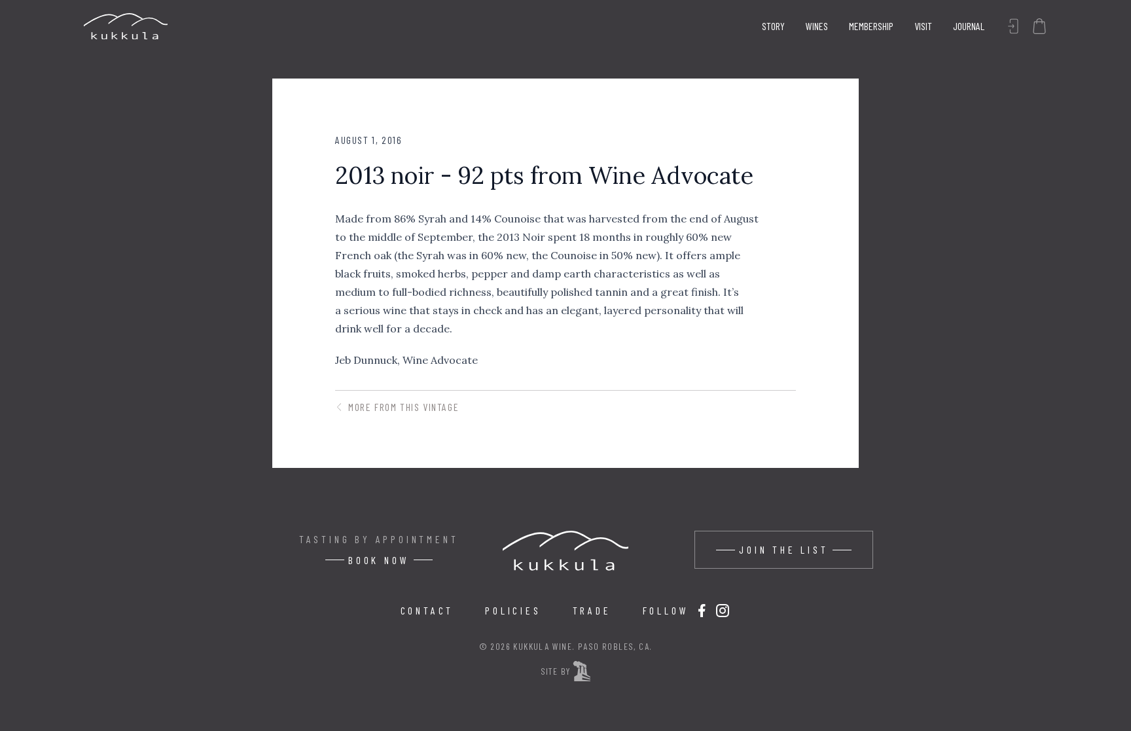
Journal (968, 26)
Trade (592, 610)
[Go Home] (126, 26)
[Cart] (1039, 26)
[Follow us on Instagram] (722, 610)
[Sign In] (1013, 26)
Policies (513, 610)
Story (773, 26)
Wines (817, 26)
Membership (871, 26)
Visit (923, 26)
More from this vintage (403, 407)
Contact (427, 610)
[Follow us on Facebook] (701, 610)
